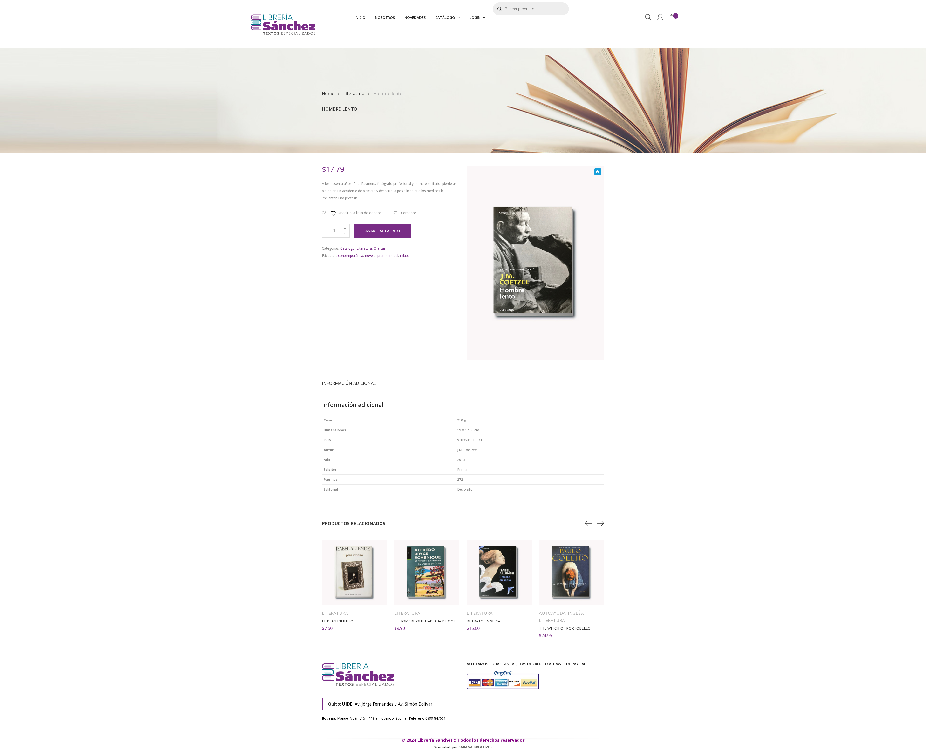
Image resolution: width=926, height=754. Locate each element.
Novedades (415, 17)
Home (328, 93)
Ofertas (380, 248)
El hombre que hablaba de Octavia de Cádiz (437, 621)
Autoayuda (552, 613)
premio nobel (387, 255)
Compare (408, 212)
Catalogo (347, 248)
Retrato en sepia (483, 621)
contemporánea (350, 255)
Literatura (353, 93)
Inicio (360, 17)
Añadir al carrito (382, 230)
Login (475, 17)
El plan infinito (337, 621)
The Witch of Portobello (565, 628)
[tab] (349, 383)
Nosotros (385, 17)
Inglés (575, 613)
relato (404, 255)
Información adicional (349, 383)
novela (370, 255)
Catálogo (445, 17)
